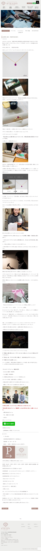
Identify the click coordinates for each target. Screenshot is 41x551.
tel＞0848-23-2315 (6, 534)
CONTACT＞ (36, 526)
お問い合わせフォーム (8, 412)
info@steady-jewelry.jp (11, 539)
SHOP (10, 7)
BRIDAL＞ (36, 524)
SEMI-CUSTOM (30, 7)
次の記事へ (34, 508)
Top (20, 518)
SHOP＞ (29, 524)
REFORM (23, 7)
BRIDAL (17, 7)
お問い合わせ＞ (4, 545)
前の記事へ (5, 508)
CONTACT (37, 7)
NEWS (4, 7)
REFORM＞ (23, 526)
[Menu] (37, 2)
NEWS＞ (22, 524)
